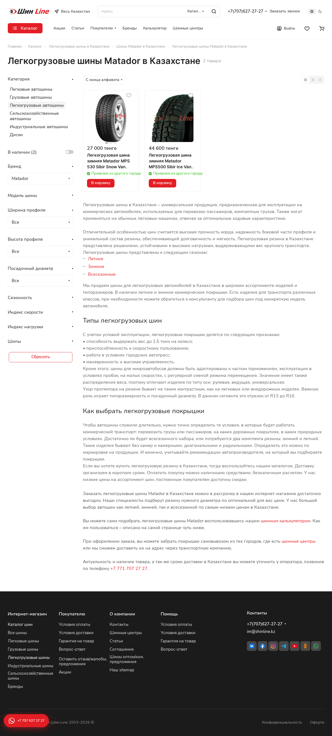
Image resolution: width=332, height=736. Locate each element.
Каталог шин (20, 624)
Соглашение (122, 649)
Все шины (17, 633)
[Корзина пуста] (321, 28)
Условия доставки (76, 633)
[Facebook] (262, 646)
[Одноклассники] (305, 646)
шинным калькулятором (285, 521)
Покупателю (72, 614)
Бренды (15, 686)
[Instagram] (273, 646)
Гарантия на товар (76, 641)
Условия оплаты (74, 624)
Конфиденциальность (282, 722)
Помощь (169, 614)
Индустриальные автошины (39, 127)
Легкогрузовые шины (29, 657)
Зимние (96, 266)
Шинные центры (126, 633)
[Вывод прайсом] (320, 79)
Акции (65, 672)
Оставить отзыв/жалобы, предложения (83, 661)
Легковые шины (23, 641)
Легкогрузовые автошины (37, 105)
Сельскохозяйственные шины (30, 676)
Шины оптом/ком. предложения (127, 659)
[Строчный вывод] (312, 79)
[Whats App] (316, 646)
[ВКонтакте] (252, 646)
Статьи (116, 641)
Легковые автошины (31, 89)
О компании (122, 614)
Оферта (317, 722)
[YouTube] (294, 646)
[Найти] (214, 11)
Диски (16, 135)
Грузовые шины (23, 649)
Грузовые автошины (31, 97)
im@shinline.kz (261, 631)
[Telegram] (284, 646)
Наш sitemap (122, 670)
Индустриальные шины (30, 666)
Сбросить (40, 357)
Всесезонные (102, 274)
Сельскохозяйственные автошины (34, 116)
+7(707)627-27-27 (245, 11)
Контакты (119, 624)
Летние (95, 259)
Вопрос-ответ (72, 649)
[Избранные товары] (307, 28)
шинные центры (298, 541)
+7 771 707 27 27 (128, 568)
